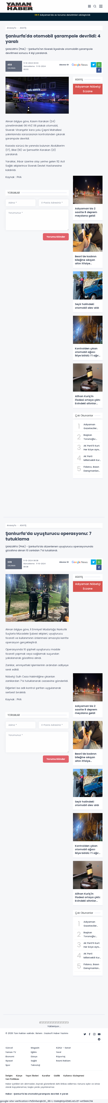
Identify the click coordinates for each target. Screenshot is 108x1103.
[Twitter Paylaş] (93, 64)
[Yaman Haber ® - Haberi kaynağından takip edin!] (19, 6)
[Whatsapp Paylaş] (99, 64)
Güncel (23, 1022)
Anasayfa (11, 27)
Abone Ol (64, 64)
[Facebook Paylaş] (99, 70)
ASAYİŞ (23, 27)
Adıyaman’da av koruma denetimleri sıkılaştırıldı (62, 15)
